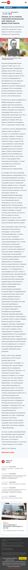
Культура (5, 523)
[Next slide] (24, 510)
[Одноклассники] (11, 14)
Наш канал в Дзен (8, 452)
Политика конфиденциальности (14, 568)
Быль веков (14, 12)
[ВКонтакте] (9, 14)
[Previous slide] (3, 510)
